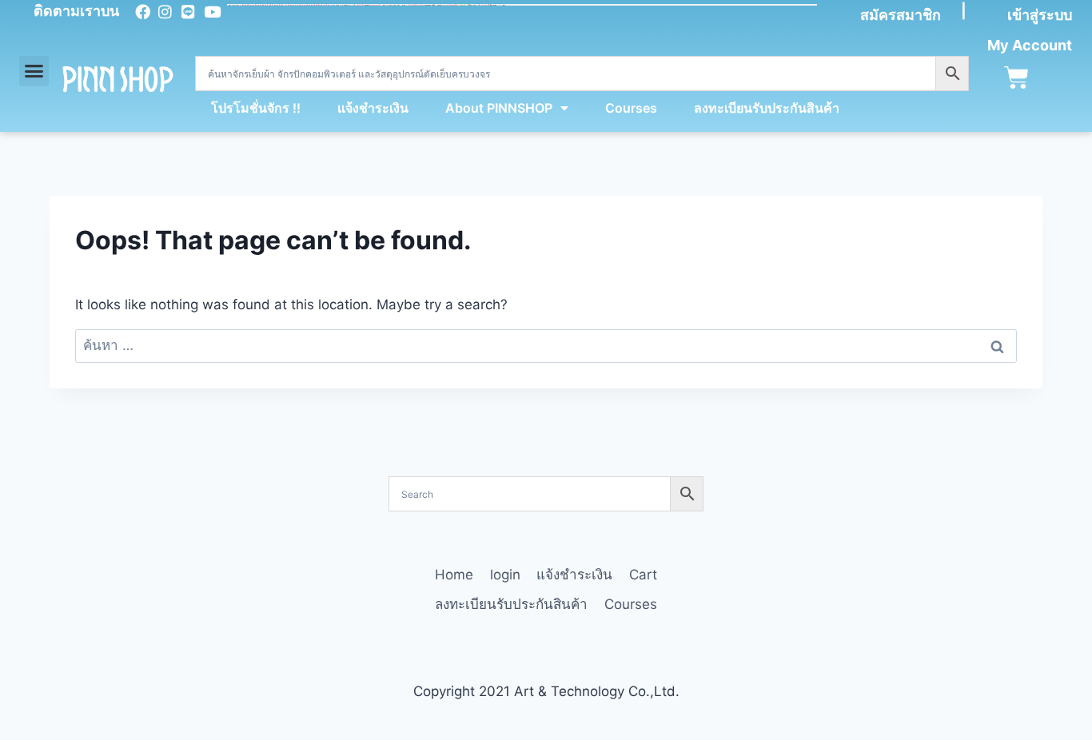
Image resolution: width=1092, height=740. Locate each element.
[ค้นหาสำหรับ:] (546, 345)
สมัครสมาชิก (900, 14)
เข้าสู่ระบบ (1039, 14)
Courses (631, 108)
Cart (643, 575)
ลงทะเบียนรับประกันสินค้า (766, 108)
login (505, 575)
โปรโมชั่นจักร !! (256, 108)
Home (454, 575)
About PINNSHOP (498, 108)
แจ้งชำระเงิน (373, 108)
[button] (34, 71)
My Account (1029, 45)
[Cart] (1016, 78)
